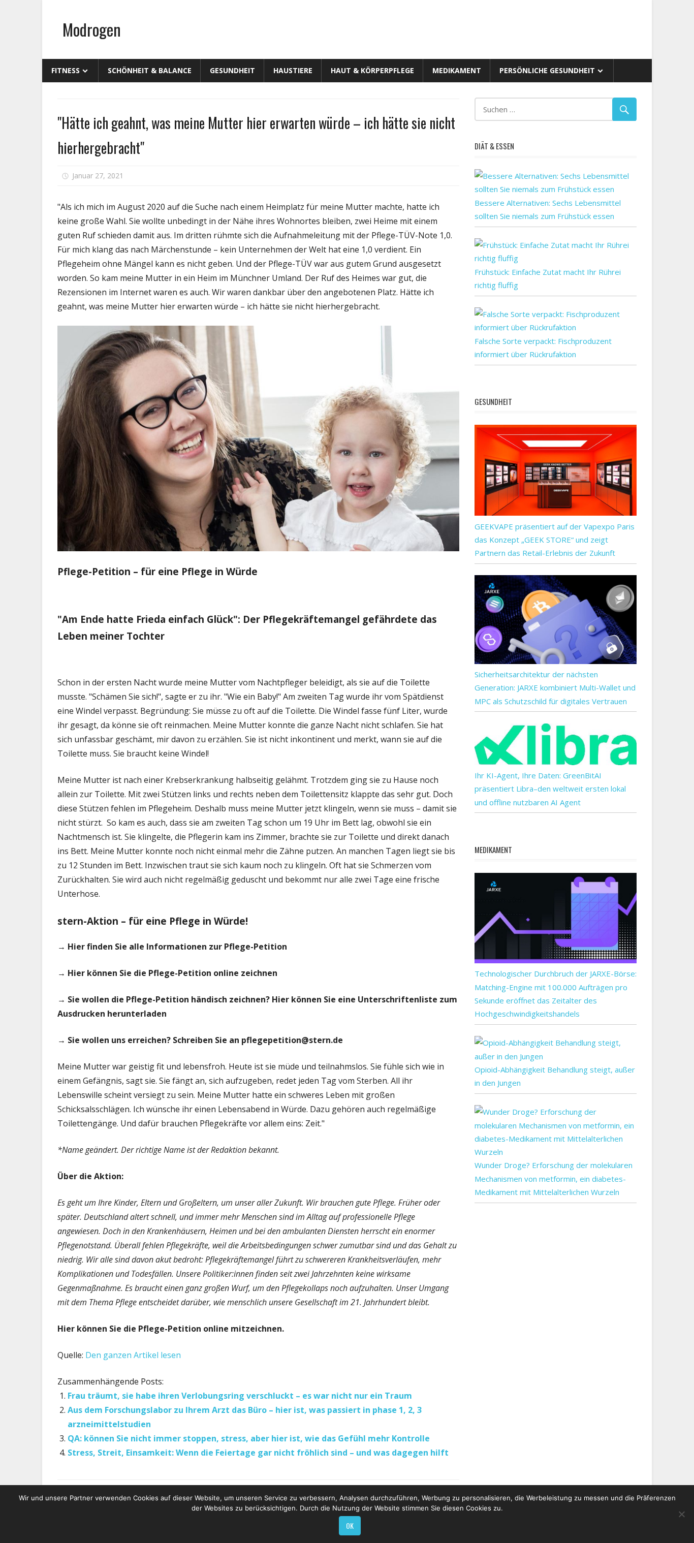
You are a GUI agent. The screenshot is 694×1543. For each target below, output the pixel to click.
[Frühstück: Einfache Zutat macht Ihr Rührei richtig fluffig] (556, 258)
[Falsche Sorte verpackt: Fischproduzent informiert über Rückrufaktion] (556, 327)
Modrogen (91, 29)
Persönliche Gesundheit (547, 70)
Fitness (65, 70)
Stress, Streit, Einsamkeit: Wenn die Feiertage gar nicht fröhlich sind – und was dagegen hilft (258, 1452)
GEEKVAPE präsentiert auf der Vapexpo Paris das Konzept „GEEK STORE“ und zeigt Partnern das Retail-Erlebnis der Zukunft (555, 539)
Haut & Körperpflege (372, 70)
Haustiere (292, 70)
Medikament (456, 70)
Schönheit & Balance (150, 70)
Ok (350, 1525)
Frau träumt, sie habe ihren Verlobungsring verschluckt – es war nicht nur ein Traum (240, 1395)
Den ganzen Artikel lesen (133, 1355)
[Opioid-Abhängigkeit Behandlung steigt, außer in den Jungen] (556, 1056)
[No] (681, 1514)
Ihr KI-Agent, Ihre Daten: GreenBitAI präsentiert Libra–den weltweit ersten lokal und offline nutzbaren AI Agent (550, 788)
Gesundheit (232, 70)
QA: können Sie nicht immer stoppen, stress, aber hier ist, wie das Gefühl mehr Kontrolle (249, 1438)
